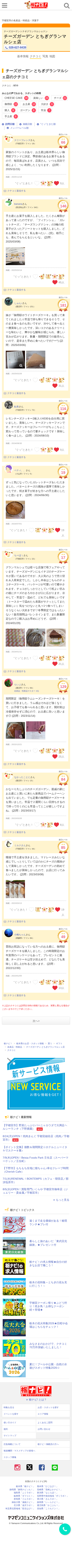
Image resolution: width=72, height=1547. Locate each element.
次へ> (36, 1020)
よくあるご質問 (45, 1422)
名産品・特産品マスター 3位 (26, 691)
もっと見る (62, 1199)
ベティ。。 (20, 470)
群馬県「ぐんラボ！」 (24, 1499)
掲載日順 (27, 124)
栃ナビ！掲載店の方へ (48, 1444)
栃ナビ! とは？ (38, 1399)
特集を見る (9, 1407)
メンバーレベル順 (19, 128)
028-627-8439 (17, 47)
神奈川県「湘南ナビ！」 (23, 1502)
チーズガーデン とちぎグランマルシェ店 (35, 39)
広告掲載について (12, 1444)
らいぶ (17, 684)
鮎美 (16, 406)
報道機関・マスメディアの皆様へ (19, 1451)
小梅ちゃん (20, 934)
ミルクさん (20, 845)
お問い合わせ (44, 1429)
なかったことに (22, 777)
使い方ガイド (10, 1422)
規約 (6, 1429)
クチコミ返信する (16, 190)
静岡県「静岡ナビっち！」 (22, 1490)
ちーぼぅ (18, 555)
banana (18, 204)
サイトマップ (10, 1435)
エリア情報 (43, 1414)
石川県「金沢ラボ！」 (24, 1505)
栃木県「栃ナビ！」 (25, 1486)
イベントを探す (11, 1414)
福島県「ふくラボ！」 (24, 1493)
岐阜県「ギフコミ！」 (24, 1496)
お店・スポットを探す (48, 1407)
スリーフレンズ (22, 140)
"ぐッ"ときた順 (48, 124)
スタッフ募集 (10, 1457)
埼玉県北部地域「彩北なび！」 (20, 1509)
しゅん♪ (18, 303)
